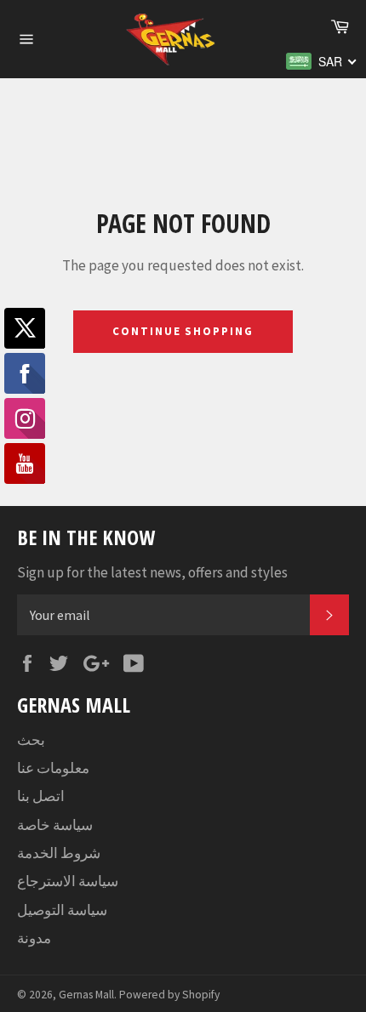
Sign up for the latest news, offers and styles (152, 572)
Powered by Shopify (169, 994)
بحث (31, 740)
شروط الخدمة (58, 853)
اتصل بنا (41, 796)
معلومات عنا (53, 768)
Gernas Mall (86, 994)
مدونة (34, 938)
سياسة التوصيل (62, 910)
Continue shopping (183, 331)
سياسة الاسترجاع (67, 881)
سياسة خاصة (55, 825)
